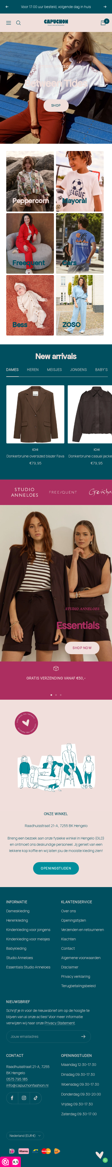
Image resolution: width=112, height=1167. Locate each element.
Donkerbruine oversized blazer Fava (35, 456)
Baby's (101, 369)
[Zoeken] (18, 23)
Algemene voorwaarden (81, 957)
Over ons (68, 910)
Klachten (68, 938)
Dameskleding (17, 910)
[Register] (83, 1036)
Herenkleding (17, 920)
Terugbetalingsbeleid (78, 985)
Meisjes (54, 369)
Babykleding (16, 948)
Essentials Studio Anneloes (28, 967)
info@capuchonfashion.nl (27, 1085)
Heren (33, 369)
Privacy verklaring (75, 976)
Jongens (78, 369)
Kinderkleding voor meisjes (28, 938)
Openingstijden (56, 868)
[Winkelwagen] (103, 23)
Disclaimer (69, 967)
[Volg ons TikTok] (35, 1098)
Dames (12, 369)
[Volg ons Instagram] (24, 1098)
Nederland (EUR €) (23, 1135)
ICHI (35, 449)
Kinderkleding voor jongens (28, 929)
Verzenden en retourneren (82, 929)
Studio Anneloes (19, 957)
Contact (68, 948)
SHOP (56, 105)
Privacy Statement (60, 1022)
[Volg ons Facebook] (12, 1098)
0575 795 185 (17, 1079)
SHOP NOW (82, 648)
